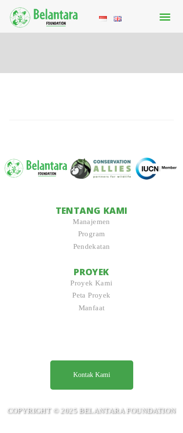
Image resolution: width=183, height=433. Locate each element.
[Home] (44, 15)
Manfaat (92, 308)
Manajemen (91, 222)
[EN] (117, 18)
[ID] (103, 18)
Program (91, 234)
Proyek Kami (91, 283)
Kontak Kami (91, 374)
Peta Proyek (91, 295)
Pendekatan (91, 246)
